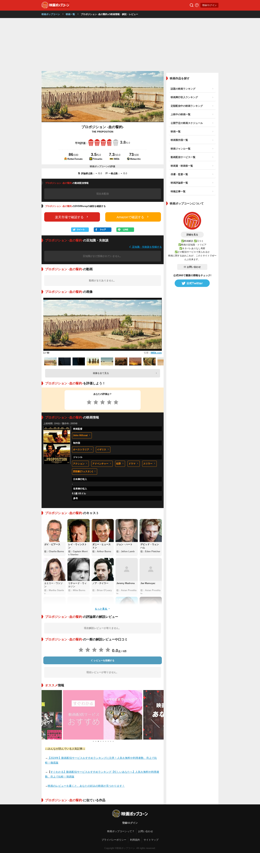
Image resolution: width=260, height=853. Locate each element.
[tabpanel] (90, 715)
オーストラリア (81, 449)
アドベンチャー (100, 463)
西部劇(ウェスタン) (83, 471)
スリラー (147, 463)
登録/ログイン (209, 5)
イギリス (101, 449)
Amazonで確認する (130, 217)
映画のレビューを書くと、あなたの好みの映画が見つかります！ (86, 785)
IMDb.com (156, 352)
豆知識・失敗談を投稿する (146, 246)
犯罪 (118, 463)
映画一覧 (70, 14)
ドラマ (132, 463)
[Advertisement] (130, 44)
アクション (79, 463)
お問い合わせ (194, 267)
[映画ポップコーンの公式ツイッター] (192, 283)
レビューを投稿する (103, 660)
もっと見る (101, 608)
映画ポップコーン (51, 14)
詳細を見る (192, 234)
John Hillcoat (80, 435)
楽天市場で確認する (69, 217)
